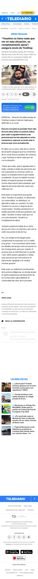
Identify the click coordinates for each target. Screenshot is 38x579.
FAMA (33, 570)
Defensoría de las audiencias (15, 510)
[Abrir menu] (2, 18)
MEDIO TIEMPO (18, 570)
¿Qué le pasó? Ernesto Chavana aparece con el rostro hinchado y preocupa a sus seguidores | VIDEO (24, 387)
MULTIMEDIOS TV (12, 573)
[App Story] (26, 552)
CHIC (26, 570)
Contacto (31, 510)
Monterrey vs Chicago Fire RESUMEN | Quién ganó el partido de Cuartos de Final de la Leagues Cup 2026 (24, 408)
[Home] (19, 18)
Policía (26, 24)
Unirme (28, 107)
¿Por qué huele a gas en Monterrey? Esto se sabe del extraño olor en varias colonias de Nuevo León (24, 419)
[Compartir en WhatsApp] (3, 94)
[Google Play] (12, 552)
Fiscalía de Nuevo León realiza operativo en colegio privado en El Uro (23, 396)
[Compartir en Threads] (16, 94)
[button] (33, 94)
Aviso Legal (28, 506)
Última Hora (6, 24)
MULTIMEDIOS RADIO (26, 573)
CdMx (12, 13)
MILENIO (8, 570)
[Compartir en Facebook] (7, 94)
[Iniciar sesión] (35, 19)
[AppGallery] (19, 558)
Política (34, 24)
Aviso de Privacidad (14, 506)
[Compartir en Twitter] (11, 94)
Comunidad (17, 24)
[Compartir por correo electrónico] (20, 94)
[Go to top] (34, 499)
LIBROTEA (20, 575)
